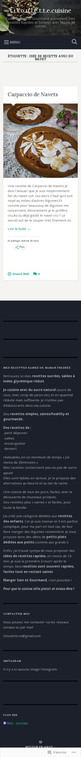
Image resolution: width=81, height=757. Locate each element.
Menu (15, 42)
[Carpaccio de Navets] (40, 141)
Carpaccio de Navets (33, 94)
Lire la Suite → (19, 228)
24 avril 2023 (20, 274)
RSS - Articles (17, 723)
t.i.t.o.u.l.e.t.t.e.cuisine (40, 10)
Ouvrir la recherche (73, 42)
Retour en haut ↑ (40, 747)
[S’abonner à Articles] (4, 723)
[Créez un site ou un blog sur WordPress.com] (40, 742)
